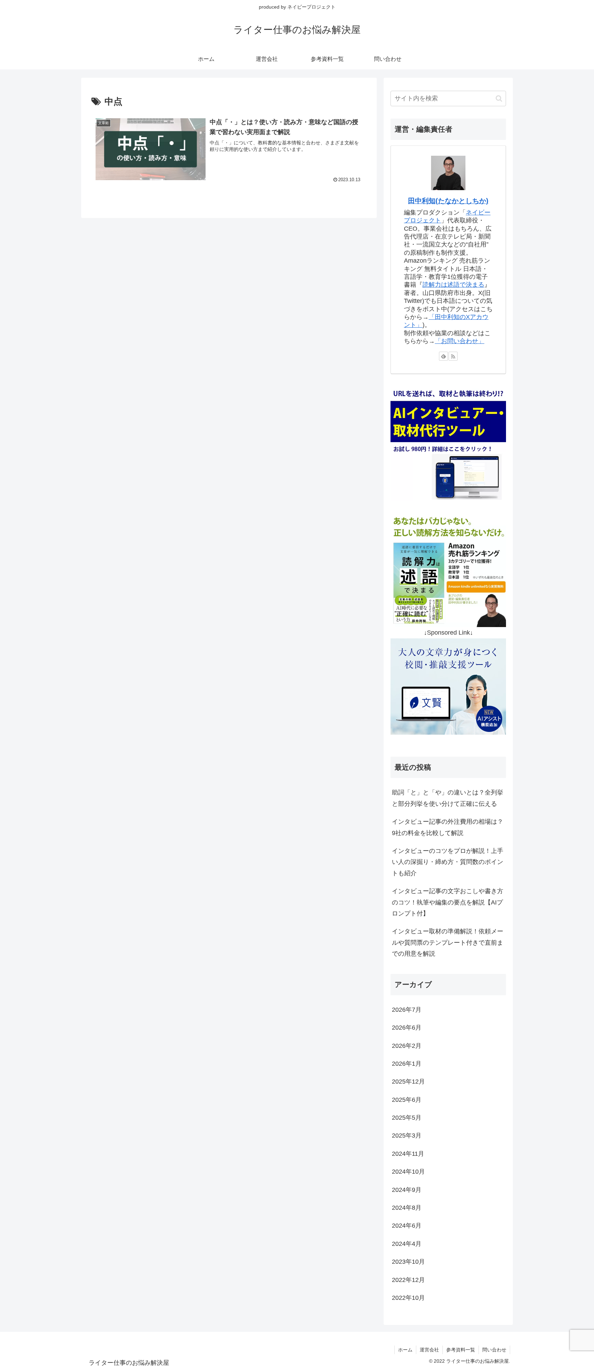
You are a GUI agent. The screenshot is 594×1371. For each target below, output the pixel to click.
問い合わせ (494, 1349)
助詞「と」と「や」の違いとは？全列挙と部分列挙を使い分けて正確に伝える (447, 798)
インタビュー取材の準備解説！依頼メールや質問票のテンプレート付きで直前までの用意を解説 (447, 942)
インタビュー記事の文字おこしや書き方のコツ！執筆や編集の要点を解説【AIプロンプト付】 (447, 902)
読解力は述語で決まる (453, 284)
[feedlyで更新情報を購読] (443, 356)
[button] (499, 98)
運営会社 (429, 1349)
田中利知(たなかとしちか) (448, 201)
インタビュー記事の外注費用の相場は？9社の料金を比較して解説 (447, 827)
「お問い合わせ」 (459, 341)
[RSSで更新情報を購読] (453, 356)
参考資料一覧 (460, 1349)
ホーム (405, 1349)
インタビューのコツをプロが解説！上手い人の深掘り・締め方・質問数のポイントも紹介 (447, 862)
